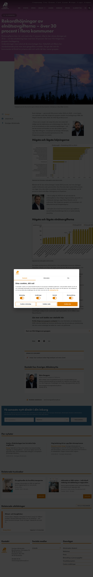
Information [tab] (46, 278)
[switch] (38, 298)
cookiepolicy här (53, 290)
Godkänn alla (67, 304)
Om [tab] (68, 278)
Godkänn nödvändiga (25, 304)
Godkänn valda (46, 304)
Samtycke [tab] (24, 278)
